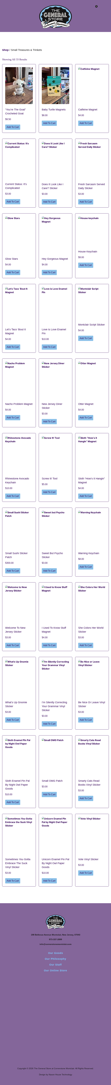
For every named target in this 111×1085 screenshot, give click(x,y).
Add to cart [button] (13, 127)
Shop (5, 50)
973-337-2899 (55, 939)
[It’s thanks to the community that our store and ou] (99, 1013)
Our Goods (55, 953)
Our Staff (55, 964)
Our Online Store (55, 970)
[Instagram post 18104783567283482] (55, 990)
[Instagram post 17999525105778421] (33, 990)
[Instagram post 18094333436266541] (77, 990)
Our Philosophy (55, 958)
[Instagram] (55, 978)
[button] (20, 9)
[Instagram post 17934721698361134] (11, 990)
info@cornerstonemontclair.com (55, 944)
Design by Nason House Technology (55, 1074)
